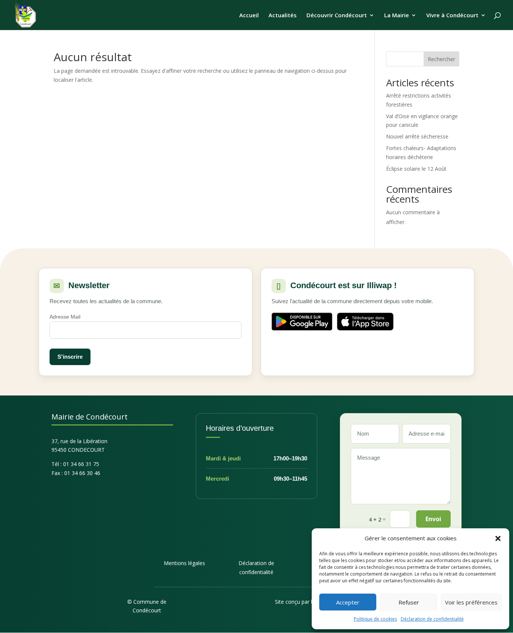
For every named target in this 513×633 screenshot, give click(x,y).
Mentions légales (184, 563)
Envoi (433, 519)
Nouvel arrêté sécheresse (417, 136)
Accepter (347, 602)
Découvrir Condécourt (336, 15)
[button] (498, 538)
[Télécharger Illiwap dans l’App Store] (365, 322)
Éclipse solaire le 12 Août (416, 168)
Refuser (408, 602)
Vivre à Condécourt (452, 15)
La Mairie (396, 15)
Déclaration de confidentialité (432, 619)
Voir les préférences (471, 602)
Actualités (283, 15)
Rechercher (441, 59)
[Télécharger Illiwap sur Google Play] (302, 322)
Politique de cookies (375, 619)
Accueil (249, 15)
